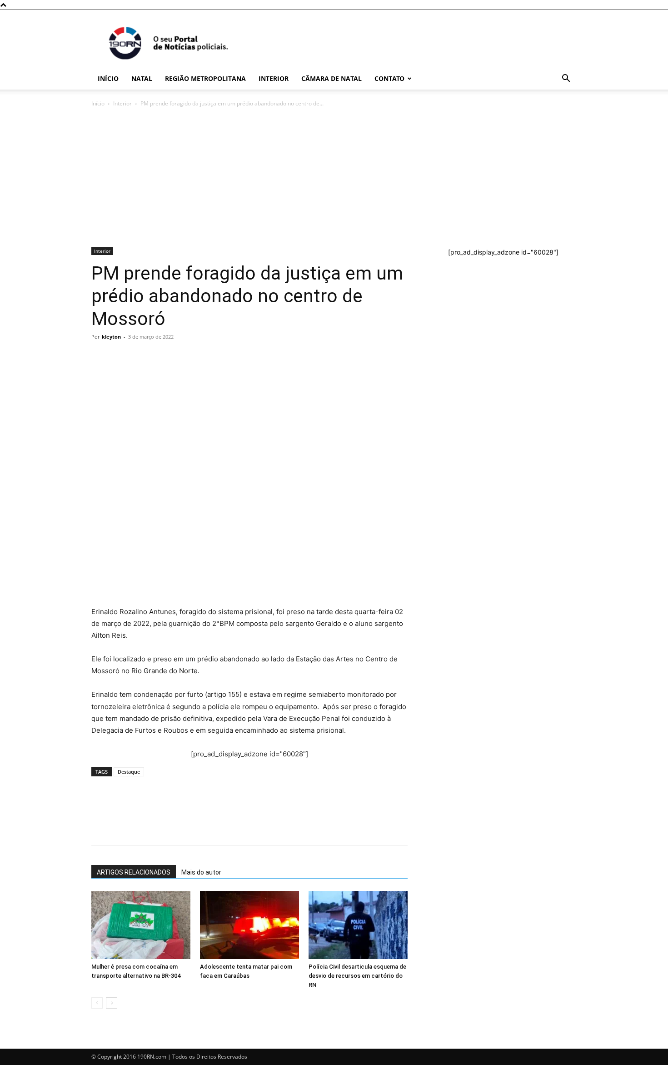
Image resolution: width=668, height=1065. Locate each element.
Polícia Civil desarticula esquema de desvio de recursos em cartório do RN (357, 975)
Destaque (129, 771)
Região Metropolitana (205, 78)
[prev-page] (97, 1003)
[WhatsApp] (100, 357)
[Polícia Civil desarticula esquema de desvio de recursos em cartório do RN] (358, 925)
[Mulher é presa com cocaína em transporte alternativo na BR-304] (140, 925)
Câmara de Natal (331, 78)
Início (108, 78)
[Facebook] (121, 357)
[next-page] (111, 1003)
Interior (274, 78)
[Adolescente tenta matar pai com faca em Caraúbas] (249, 925)
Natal (141, 78)
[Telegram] (163, 357)
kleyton (111, 336)
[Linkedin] (184, 357)
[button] (566, 79)
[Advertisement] (334, 176)
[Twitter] (142, 357)
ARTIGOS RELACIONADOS (133, 872)
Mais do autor (201, 872)
